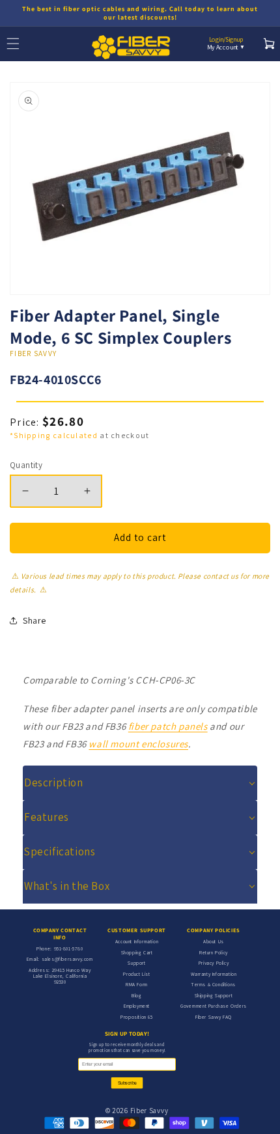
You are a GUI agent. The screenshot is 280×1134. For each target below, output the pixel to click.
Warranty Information (214, 974)
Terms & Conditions (213, 984)
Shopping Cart (137, 952)
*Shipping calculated (54, 435)
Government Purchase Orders (213, 1006)
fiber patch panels (168, 726)
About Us (213, 941)
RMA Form (137, 984)
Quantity (26, 465)
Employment (137, 1006)
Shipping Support (214, 995)
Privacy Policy (214, 963)
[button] (140, 783)
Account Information (136, 941)
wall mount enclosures (138, 744)
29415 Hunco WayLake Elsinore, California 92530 (62, 976)
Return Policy (213, 952)
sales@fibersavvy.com (67, 959)
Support (136, 963)
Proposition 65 (136, 1017)
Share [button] (34, 620)
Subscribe (127, 1082)
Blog (136, 995)
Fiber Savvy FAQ (213, 1017)
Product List (136, 974)
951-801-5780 (68, 948)
